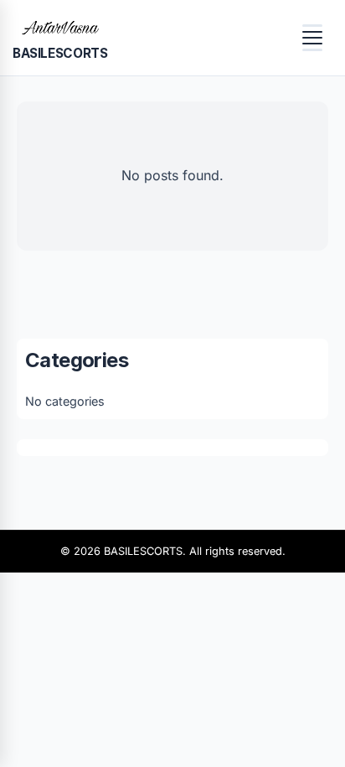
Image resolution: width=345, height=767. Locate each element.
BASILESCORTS (60, 53)
